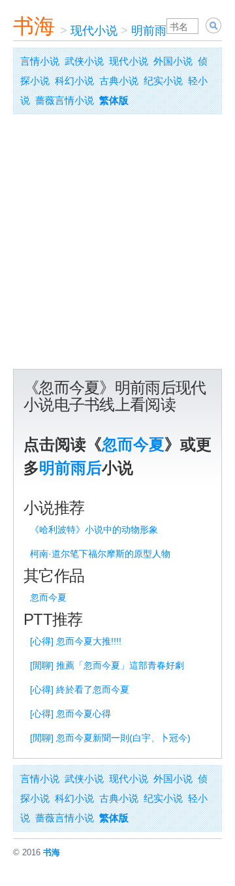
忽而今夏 (133, 444)
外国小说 (173, 61)
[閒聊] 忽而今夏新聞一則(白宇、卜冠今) (110, 738)
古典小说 (118, 80)
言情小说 (39, 61)
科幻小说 (74, 80)
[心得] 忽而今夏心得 (70, 713)
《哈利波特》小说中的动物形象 (94, 529)
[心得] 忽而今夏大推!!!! (75, 641)
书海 (34, 26)
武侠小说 (84, 61)
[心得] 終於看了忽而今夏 (79, 689)
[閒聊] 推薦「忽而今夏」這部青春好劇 (107, 665)
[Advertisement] (117, 244)
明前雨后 (154, 30)
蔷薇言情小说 (64, 100)
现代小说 (94, 30)
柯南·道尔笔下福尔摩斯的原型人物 (100, 553)
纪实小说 (163, 80)
